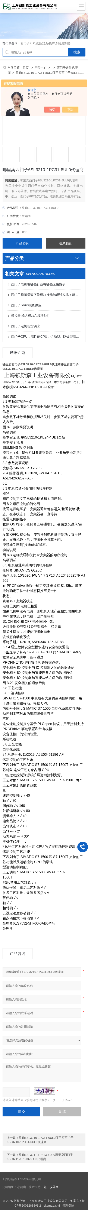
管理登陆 (68, 1205)
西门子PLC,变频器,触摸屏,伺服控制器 (46, 43)
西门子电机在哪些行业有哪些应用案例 (38, 284)
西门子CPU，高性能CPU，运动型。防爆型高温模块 (46, 336)
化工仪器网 (51, 1187)
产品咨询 (22, 243)
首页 (26, 67)
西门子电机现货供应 (25, 326)
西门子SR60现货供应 (26, 305)
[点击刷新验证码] (44, 1091)
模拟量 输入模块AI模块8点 (30, 315)
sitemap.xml (52, 1205)
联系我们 (65, 243)
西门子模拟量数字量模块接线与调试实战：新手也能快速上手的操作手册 (46, 295)
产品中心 (41, 67)
